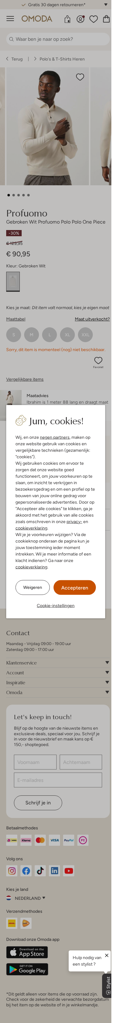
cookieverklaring (31, 527)
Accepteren (74, 587)
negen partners (55, 436)
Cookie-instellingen (56, 605)
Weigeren (32, 587)
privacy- (74, 521)
